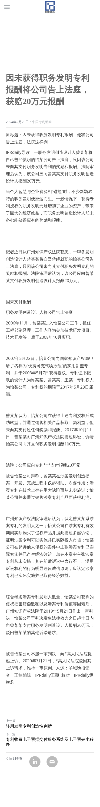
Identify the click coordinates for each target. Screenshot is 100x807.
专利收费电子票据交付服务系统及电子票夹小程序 (50, 742)
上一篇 (11, 720)
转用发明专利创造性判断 (29, 726)
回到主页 (15, 758)
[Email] (52, 761)
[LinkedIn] (34, 761)
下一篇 (11, 734)
